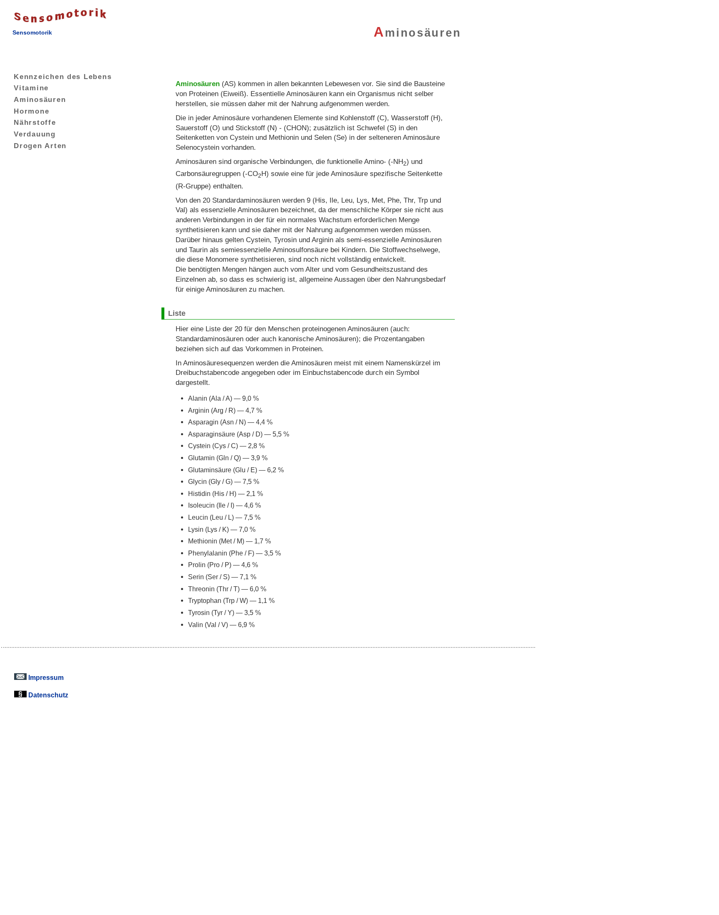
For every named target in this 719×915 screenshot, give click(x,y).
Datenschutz (47, 695)
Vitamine (31, 88)
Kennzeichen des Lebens (63, 76)
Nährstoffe (35, 122)
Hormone (31, 111)
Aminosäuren (40, 99)
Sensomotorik (32, 32)
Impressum (45, 677)
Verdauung (35, 134)
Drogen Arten (40, 145)
